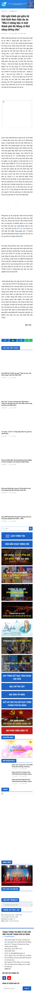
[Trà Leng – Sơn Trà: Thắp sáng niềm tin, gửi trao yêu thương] (17, 420)
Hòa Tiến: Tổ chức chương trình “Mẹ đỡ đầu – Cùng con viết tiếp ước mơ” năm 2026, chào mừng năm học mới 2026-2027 (16, 403)
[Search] (30, 528)
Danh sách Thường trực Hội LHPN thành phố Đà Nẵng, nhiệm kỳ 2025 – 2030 (22, 766)
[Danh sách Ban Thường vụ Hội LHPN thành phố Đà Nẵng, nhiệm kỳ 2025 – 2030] (5, 774)
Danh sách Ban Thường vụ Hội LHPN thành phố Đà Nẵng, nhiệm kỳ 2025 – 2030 (22, 774)
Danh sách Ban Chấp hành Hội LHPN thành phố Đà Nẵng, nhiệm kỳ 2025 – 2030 (22, 781)
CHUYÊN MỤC (8, 737)
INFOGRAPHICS (9, 761)
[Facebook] (4, 978)
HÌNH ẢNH (7, 862)
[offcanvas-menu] (31, 4)
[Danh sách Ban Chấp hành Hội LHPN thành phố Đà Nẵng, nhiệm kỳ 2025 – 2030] (5, 781)
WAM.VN (7, 969)
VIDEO (5, 789)
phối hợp (20, 228)
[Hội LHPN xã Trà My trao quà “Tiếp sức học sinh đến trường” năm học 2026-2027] (17, 362)
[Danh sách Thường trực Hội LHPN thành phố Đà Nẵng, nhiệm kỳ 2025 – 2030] (5, 766)
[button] (3, 875)
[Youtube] (9, 978)
